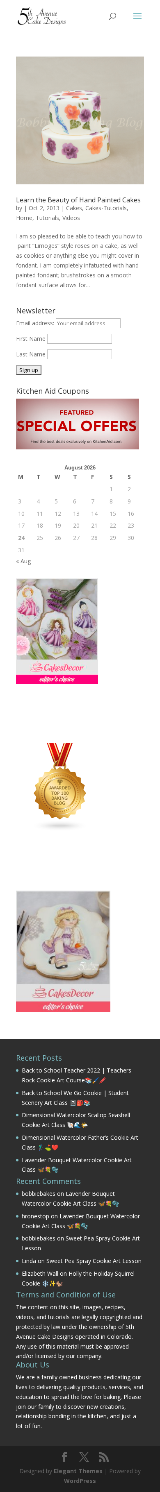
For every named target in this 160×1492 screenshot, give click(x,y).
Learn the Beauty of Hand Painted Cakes (78, 199)
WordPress (80, 1481)
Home (24, 218)
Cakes (74, 208)
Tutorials (47, 218)
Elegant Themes (78, 1471)
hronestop (35, 1216)
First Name (31, 338)
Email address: (36, 323)
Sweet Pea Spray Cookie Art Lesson (94, 1261)
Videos (71, 218)
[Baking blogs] (60, 829)
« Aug (23, 561)
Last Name (31, 354)
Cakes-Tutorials (106, 208)
